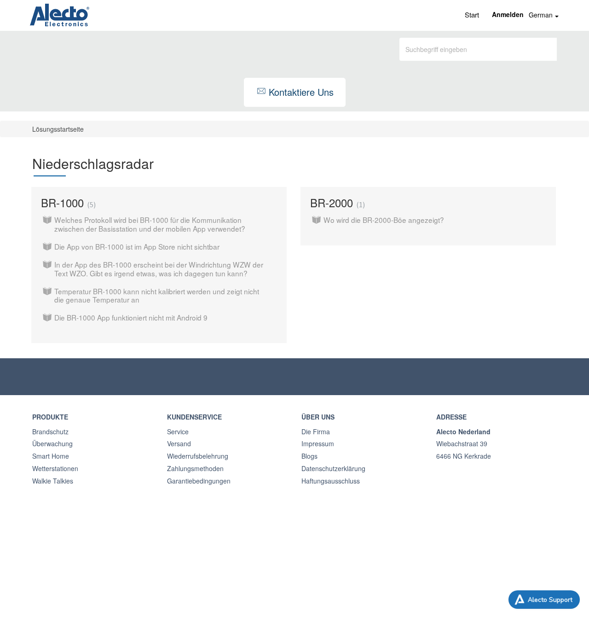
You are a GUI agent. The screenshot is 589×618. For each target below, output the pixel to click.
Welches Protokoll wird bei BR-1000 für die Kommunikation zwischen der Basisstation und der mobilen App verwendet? (149, 224)
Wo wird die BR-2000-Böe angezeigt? (383, 220)
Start (472, 14)
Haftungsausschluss (330, 480)
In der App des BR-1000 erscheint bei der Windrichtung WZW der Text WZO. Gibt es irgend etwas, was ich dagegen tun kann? (158, 268)
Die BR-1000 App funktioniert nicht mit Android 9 (131, 317)
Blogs (309, 456)
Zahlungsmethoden (195, 468)
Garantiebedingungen (199, 480)
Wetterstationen (55, 468)
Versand (179, 443)
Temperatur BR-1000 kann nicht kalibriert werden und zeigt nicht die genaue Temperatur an (156, 295)
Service (178, 431)
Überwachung (52, 443)
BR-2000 (336, 202)
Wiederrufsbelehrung (197, 456)
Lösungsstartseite (58, 129)
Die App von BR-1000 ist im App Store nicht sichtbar (136, 246)
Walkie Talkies (52, 480)
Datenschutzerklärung (333, 468)
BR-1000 (67, 202)
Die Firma (315, 431)
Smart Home (50, 456)
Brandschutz (50, 431)
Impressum (317, 443)
